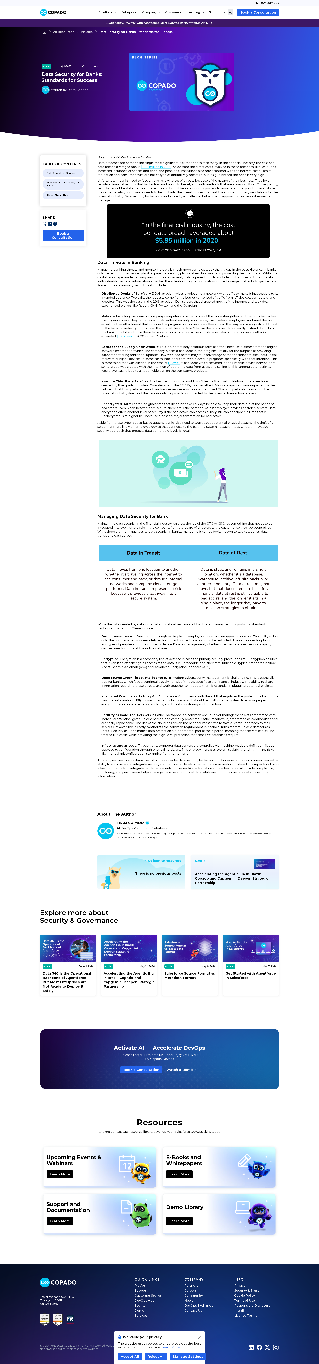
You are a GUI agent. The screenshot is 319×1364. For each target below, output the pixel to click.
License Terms (245, 1315)
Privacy (239, 1285)
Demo (139, 1310)
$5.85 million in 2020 (156, 167)
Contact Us (193, 1310)
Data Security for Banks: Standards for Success (136, 32)
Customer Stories (148, 1295)
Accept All (130, 1357)
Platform (141, 1285)
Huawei (174, 363)
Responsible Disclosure (252, 1305)
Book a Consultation (258, 12)
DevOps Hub (145, 1300)
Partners (191, 1285)
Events (140, 1305)
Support (141, 1290)
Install (239, 1310)
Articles (87, 32)
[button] (108, 12)
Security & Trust (246, 1290)
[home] (53, 12)
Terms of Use (244, 1300)
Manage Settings (188, 1357)
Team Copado (77, 90)
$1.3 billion (124, 336)
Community (193, 1295)
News (188, 1300)
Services (141, 1315)
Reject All (156, 1357)
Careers (190, 1290)
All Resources (63, 32)
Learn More (60, 1174)
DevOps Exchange (198, 1305)
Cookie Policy (244, 1295)
